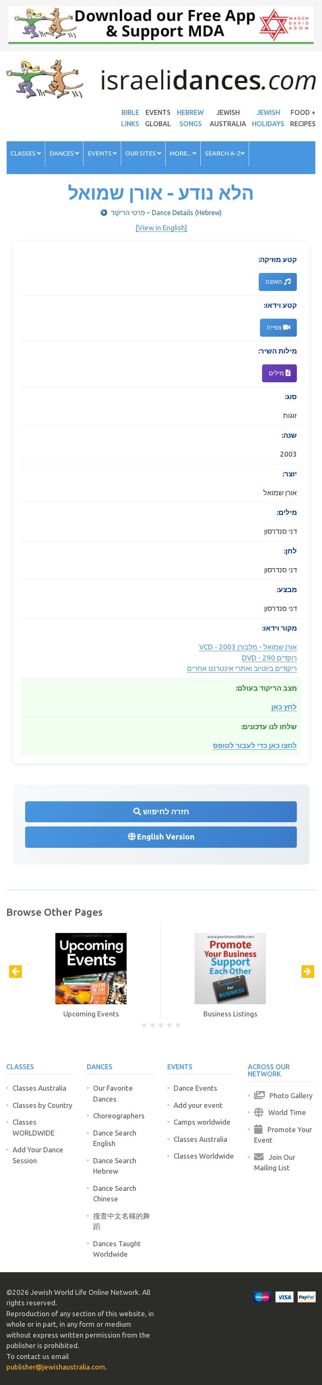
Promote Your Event (283, 1134)
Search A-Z (223, 153)
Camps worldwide (202, 1122)
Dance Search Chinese (114, 1193)
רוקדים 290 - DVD (269, 658)
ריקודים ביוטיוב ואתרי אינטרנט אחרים (242, 668)
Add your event (198, 1105)
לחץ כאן (284, 707)
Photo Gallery (288, 1095)
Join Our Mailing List (274, 1162)
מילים (277, 373)
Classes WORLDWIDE (34, 1127)
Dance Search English (114, 1138)
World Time (284, 1112)
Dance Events (195, 1088)
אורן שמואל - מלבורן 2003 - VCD (248, 647)
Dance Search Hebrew (114, 1165)
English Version (165, 836)
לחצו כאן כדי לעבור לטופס (255, 745)
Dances (62, 153)
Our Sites (141, 153)
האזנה (274, 281)
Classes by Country (42, 1105)
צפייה (275, 327)
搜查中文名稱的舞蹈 (121, 1221)
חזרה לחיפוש (165, 811)
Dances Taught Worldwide (117, 1248)
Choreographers (119, 1116)
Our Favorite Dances (113, 1093)
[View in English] (161, 227)
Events (100, 153)
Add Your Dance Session (38, 1155)
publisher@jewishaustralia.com (55, 1367)
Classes (23, 153)
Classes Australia (39, 1088)
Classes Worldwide (204, 1156)
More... (181, 153)
